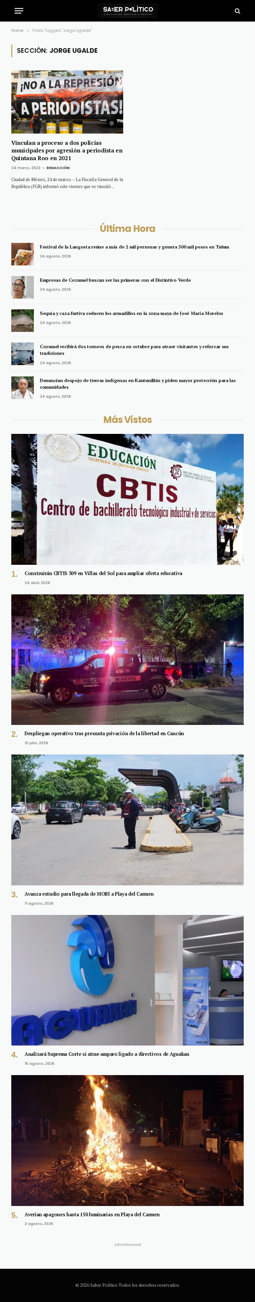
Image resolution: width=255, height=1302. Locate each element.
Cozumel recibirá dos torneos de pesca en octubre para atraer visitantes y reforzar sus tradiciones (134, 349)
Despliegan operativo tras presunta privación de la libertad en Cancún (104, 733)
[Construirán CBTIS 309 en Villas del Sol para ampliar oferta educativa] (127, 499)
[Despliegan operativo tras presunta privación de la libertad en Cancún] (127, 659)
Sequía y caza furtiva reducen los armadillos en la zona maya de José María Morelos (131, 313)
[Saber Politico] (127, 11)
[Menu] (19, 10)
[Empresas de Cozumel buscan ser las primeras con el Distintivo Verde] (22, 287)
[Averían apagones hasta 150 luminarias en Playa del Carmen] (127, 1140)
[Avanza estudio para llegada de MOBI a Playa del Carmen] (127, 819)
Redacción (58, 167)
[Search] (236, 10)
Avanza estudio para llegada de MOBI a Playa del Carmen (89, 894)
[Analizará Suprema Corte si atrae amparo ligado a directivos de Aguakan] (127, 980)
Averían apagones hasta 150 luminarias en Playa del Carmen (92, 1214)
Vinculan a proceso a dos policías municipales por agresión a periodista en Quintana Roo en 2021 (66, 150)
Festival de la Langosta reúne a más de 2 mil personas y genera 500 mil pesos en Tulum (134, 247)
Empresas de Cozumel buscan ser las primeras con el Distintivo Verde (115, 280)
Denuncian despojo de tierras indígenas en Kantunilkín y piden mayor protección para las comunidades (138, 383)
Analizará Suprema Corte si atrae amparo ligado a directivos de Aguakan (107, 1054)
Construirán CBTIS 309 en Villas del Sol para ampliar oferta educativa (103, 573)
